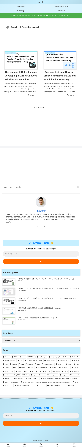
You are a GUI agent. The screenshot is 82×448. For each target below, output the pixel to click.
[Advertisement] (41, 38)
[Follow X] (37, 226)
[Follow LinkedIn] (44, 226)
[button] (78, 187)
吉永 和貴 (41, 211)
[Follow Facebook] (41, 226)
